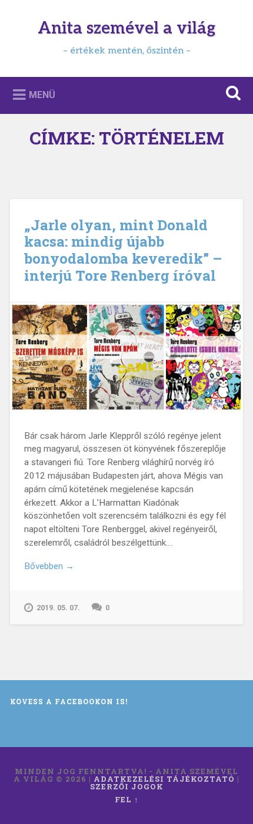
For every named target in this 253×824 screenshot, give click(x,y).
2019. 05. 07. (58, 607)
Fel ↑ (127, 799)
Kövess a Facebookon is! (69, 701)
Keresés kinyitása (231, 94)
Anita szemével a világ (126, 28)
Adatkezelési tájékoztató (164, 778)
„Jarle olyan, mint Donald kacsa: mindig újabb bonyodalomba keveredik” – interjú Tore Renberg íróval (123, 250)
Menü (42, 94)
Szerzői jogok (127, 786)
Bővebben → (49, 566)
